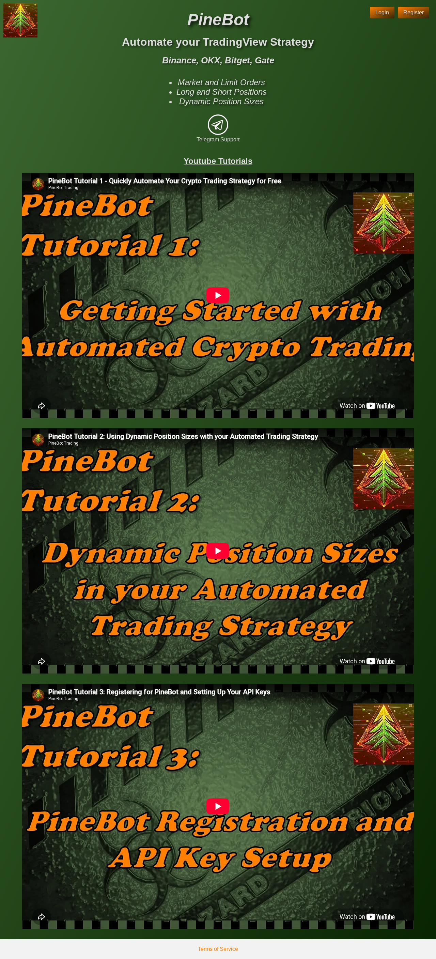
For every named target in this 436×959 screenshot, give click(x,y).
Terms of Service (218, 949)
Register (413, 12)
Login (382, 12)
